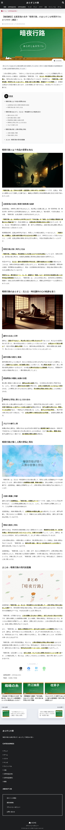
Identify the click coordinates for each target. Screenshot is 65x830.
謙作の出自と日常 (13, 115)
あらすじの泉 (32, 2)
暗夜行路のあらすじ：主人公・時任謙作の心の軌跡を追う (23, 112)
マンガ (29, 7)
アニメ (35, 7)
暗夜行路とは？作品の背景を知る (16, 101)
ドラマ (40, 7)
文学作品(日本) (12, 7)
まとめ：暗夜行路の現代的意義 (15, 139)
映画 (5, 7)
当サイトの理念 (11, 798)
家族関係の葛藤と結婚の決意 (16, 120)
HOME (33, 823)
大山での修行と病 (13, 125)
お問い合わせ (11, 811)
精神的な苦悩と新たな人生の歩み (17, 122)
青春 (15, 678)
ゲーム (59, 7)
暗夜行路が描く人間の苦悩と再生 (16, 129)
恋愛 (10, 678)
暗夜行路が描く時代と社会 (15, 107)
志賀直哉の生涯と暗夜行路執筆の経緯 (18, 105)
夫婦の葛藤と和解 (13, 133)
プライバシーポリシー (13, 807)
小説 (45, 7)
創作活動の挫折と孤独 (14, 117)
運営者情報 (10, 802)
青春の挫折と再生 (13, 135)
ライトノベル (52, 7)
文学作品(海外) (22, 7)
